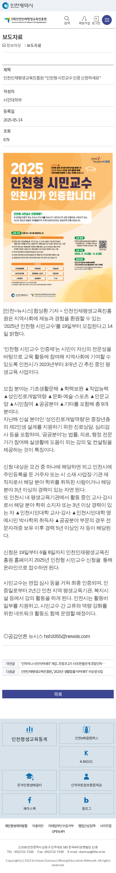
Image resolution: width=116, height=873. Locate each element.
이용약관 (37, 826)
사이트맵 (105, 826)
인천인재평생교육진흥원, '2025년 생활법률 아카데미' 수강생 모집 (62, 671)
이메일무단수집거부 (60, 826)
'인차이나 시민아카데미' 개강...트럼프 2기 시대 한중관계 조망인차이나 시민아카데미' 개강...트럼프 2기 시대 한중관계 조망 (64, 664)
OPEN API (58, 831)
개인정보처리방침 (16, 826)
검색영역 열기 (67, 18)
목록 (58, 694)
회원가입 (84, 23)
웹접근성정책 (86, 826)
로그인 (96, 23)
